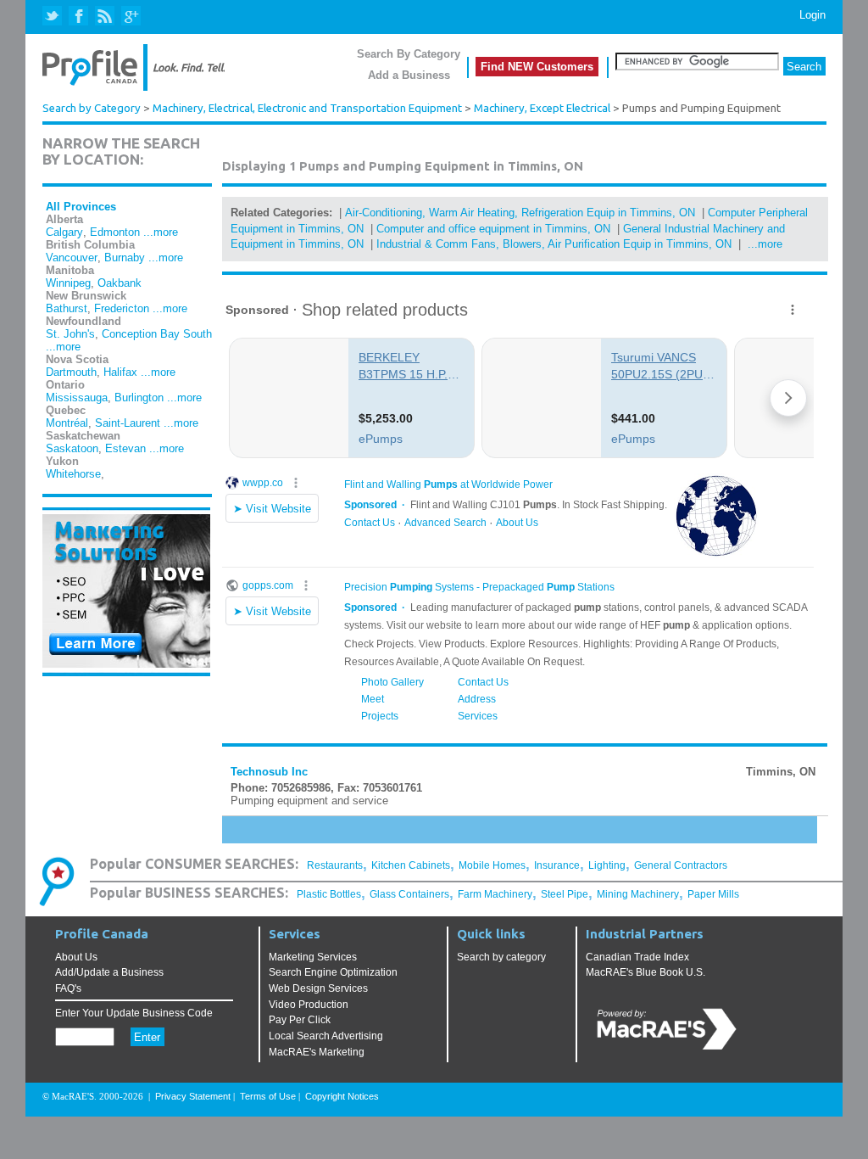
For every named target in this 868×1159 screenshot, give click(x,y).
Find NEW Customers (537, 66)
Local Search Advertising (326, 1036)
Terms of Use (268, 1096)
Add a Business (409, 75)
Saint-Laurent (127, 423)
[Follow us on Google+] (130, 16)
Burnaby (124, 257)
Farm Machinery (495, 894)
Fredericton (121, 308)
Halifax (120, 372)
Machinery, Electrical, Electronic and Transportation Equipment (307, 108)
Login (812, 14)
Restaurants (335, 865)
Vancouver (71, 257)
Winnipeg (68, 283)
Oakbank (119, 283)
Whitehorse (73, 474)
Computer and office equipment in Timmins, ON (493, 228)
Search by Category (91, 108)
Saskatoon (72, 448)
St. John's (70, 334)
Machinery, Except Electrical (542, 108)
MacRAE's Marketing (316, 1052)
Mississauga (77, 397)
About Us (76, 957)
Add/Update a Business (109, 972)
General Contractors (680, 865)
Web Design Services (318, 988)
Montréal (67, 423)
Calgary (64, 232)
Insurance (557, 865)
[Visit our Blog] (104, 16)
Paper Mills (713, 894)
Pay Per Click (300, 1020)
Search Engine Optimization (333, 972)
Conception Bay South (157, 334)
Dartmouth (71, 372)
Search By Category (408, 54)
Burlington (139, 397)
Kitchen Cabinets (410, 865)
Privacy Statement (193, 1096)
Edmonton (115, 232)
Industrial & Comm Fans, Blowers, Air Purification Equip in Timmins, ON (554, 244)
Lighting (607, 865)
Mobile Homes (492, 865)
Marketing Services (313, 957)
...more (160, 232)
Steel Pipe (564, 894)
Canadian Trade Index (637, 957)
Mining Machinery (638, 894)
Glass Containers (409, 894)
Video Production (308, 1005)
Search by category (501, 957)
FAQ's (68, 988)
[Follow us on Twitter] (53, 16)
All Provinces (81, 206)
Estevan (125, 448)
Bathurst (66, 308)
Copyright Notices (342, 1096)
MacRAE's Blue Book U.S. (645, 972)
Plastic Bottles (329, 894)
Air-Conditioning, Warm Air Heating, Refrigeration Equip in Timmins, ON (520, 212)
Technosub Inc (269, 771)
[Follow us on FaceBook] (79, 16)
